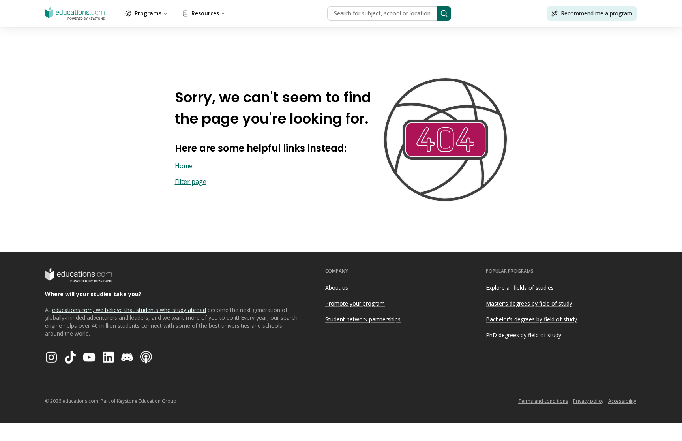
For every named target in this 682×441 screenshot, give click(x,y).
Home (184, 165)
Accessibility (622, 401)
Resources (205, 13)
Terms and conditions (543, 401)
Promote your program (355, 303)
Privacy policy (588, 401)
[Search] (444, 13)
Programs (148, 13)
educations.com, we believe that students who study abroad (129, 309)
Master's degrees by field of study (529, 303)
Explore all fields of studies (520, 287)
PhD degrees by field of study (523, 335)
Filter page (190, 181)
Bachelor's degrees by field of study (531, 319)
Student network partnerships (363, 319)
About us (336, 287)
